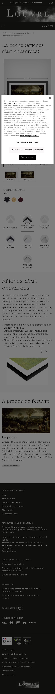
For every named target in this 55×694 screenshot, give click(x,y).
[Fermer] (50, 98)
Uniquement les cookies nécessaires (27, 150)
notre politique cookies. (29, 136)
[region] (27, 129)
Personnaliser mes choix (27, 142)
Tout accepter (27, 157)
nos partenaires (10, 103)
